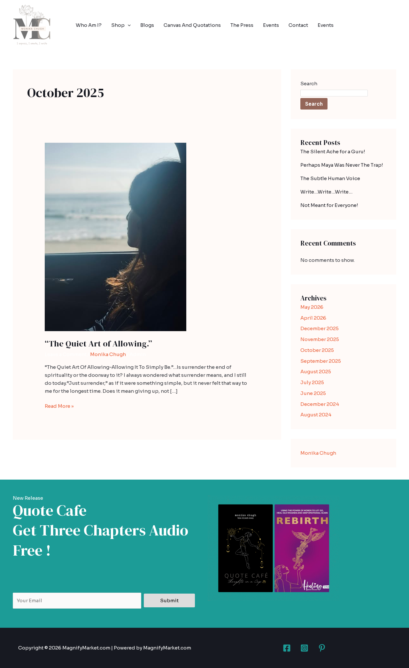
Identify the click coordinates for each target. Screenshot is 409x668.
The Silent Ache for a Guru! (332, 151)
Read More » (59, 405)
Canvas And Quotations (192, 25)
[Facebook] (287, 648)
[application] (128, 25)
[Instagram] (304, 648)
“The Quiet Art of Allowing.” (98, 343)
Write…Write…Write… (326, 192)
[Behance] (322, 648)
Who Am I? (89, 25)
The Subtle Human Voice (330, 178)
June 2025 (313, 393)
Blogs (147, 25)
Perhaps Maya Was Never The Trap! (341, 165)
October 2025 (317, 350)
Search (308, 83)
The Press (241, 25)
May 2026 (311, 307)
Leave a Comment (66, 354)
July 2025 (312, 382)
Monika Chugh (108, 354)
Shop (118, 25)
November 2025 (319, 339)
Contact (298, 25)
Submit (169, 600)
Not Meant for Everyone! (329, 205)
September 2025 (320, 361)
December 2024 (319, 404)
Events (271, 25)
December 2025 (319, 328)
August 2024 (315, 415)
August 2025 (315, 371)
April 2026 (313, 318)
